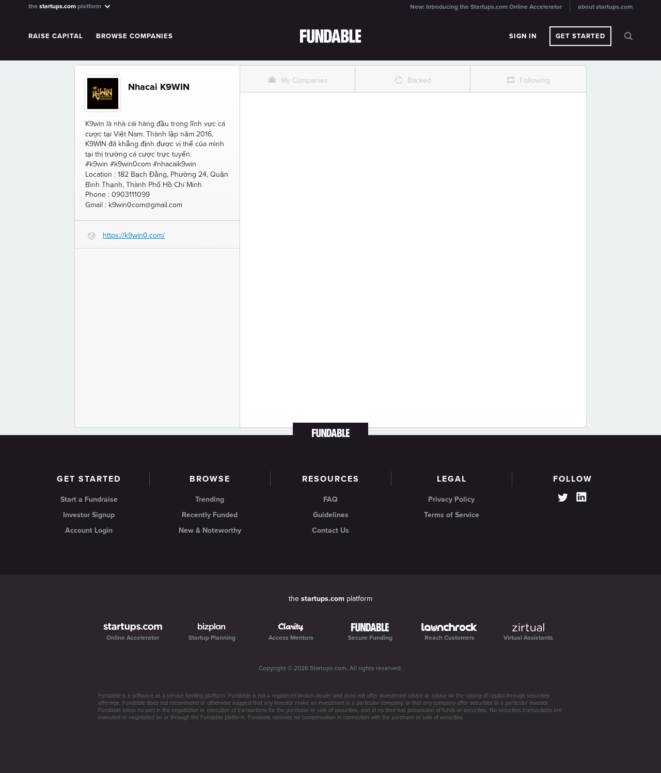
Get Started (580, 36)
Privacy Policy (451, 499)
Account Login (89, 530)
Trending (209, 499)
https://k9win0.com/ (134, 235)
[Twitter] (563, 498)
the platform (65, 6)
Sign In (523, 36)
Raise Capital (55, 36)
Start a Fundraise (89, 499)
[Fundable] (330, 36)
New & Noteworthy (210, 530)
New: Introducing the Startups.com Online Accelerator (486, 6)
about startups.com (605, 6)
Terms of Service (451, 515)
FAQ (330, 499)
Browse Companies (134, 36)
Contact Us (330, 530)
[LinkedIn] (581, 497)
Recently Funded (210, 515)
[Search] (628, 36)
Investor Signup (89, 515)
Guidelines (331, 515)
